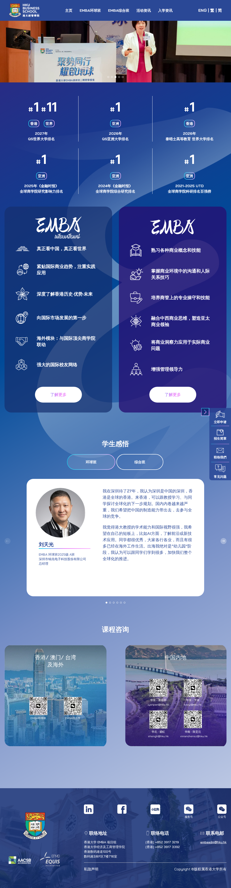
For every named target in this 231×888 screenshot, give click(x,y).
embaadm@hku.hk (213, 842)
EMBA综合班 (118, 10)
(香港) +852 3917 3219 (162, 842)
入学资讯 (165, 10)
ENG (202, 10)
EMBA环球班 (90, 10)
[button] (108, 77)
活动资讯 (143, 10)
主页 (68, 10)
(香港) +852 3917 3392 (163, 847)
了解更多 (58, 394)
